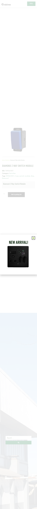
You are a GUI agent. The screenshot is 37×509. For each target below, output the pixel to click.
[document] (18, 254)
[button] (33, 238)
